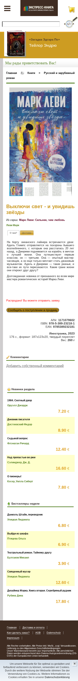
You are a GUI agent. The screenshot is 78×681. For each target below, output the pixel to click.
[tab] (13, 232)
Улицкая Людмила (18, 519)
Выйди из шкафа (17, 533)
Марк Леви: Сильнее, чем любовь (42, 220)
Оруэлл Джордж (17, 405)
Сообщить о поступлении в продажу (32, 310)
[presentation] (13, 232)
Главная (11, 73)
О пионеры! (14, 476)
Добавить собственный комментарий (35, 366)
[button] (68, 91)
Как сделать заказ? (18, 632)
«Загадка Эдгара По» (44, 39)
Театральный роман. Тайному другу (29, 552)
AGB (38, 632)
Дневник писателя (18, 419)
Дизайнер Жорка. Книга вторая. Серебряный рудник (39, 590)
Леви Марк (12, 225)
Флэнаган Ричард (18, 443)
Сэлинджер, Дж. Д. (18, 462)
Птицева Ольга (16, 538)
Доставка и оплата (33, 627)
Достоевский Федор (19, 424)
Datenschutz (54, 632)
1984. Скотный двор (19, 400)
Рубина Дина (15, 595)
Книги (31, 73)
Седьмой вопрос (17, 438)
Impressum (13, 638)
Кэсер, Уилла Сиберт (20, 481)
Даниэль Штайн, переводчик (25, 514)
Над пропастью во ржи (21, 457)
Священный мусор (18, 571)
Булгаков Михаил (18, 557)
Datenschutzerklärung (57, 677)
